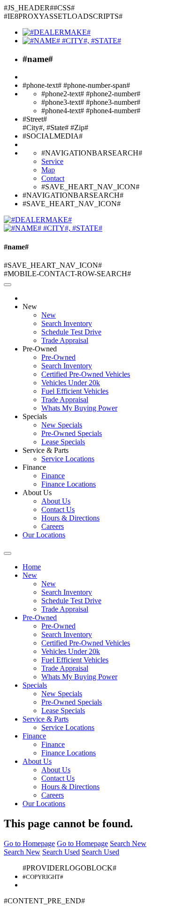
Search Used (61, 852)
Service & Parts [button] (46, 450)
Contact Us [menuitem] (58, 509)
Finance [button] (34, 467)
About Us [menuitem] (55, 501)
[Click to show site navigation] (7, 284)
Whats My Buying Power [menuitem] (79, 408)
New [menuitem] (48, 315)
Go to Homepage (29, 843)
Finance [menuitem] (53, 476)
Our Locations (44, 535)
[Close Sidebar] (7, 553)
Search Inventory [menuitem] (66, 323)
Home (32, 567)
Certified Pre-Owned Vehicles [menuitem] (85, 374)
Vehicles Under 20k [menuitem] (70, 383)
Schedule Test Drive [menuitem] (71, 332)
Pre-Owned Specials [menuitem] (71, 433)
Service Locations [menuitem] (67, 459)
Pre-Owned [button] (40, 349)
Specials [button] (35, 416)
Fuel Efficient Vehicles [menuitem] (74, 391)
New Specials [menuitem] (61, 425)
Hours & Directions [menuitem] (70, 518)
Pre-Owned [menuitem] (58, 357)
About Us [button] (37, 493)
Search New (128, 843)
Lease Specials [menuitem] (63, 442)
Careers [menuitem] (52, 526)
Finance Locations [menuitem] (68, 484)
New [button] (30, 307)
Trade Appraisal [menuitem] (64, 340)
